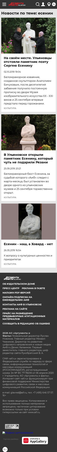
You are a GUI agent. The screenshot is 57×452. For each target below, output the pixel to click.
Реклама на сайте (15, 309)
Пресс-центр (11, 288)
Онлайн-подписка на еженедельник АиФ (17, 298)
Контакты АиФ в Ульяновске (22, 304)
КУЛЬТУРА (10, 108)
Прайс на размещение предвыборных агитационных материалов (24, 316)
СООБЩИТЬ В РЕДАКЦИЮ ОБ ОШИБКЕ (26, 323)
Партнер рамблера (10, 439)
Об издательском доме (19, 283)
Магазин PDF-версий (16, 292)
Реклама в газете (33, 288)
